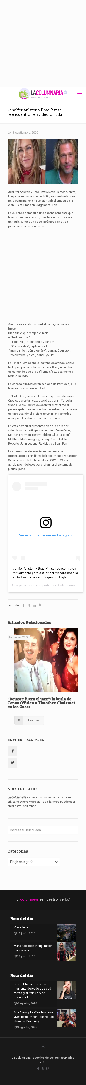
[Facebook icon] (38, 1069)
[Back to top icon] (43, 1047)
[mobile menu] (80, 94)
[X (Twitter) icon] (43, 1069)
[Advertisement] (43, 43)
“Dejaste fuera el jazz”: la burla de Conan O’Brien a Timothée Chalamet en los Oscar (41, 702)
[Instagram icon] (48, 1069)
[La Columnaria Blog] (43, 93)
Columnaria (66, 585)
